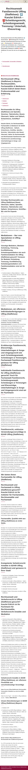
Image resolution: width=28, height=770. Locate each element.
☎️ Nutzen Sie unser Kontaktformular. (10, 75)
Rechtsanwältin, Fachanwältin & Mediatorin (11, 61)
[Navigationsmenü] (25, 1)
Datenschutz (23, 767)
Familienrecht (5, 105)
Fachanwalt (4, 103)
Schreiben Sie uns (16, 767)
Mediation (4, 100)
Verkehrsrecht (5, 98)
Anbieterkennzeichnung (6, 768)
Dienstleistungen (6, 66)
